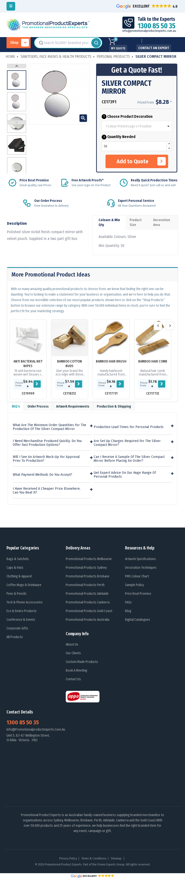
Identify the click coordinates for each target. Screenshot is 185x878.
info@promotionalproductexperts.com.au (149, 31)
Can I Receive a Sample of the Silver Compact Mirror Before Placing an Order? (129, 459)
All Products (15, 637)
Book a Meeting (76, 670)
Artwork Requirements (72, 406)
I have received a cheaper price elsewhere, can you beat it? (46, 491)
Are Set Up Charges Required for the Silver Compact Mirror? (127, 443)
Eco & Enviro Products (22, 611)
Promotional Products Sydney (86, 568)
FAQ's (16, 406)
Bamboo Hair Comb (152, 361)
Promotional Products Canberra (88, 602)
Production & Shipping (114, 406)
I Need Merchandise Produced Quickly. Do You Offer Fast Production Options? (47, 443)
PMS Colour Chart (137, 576)
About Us (72, 644)
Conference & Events (21, 620)
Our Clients (73, 653)
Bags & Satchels (18, 559)
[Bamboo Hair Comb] (152, 337)
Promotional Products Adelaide (87, 594)
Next (16, 66)
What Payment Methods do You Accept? (42, 475)
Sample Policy (134, 585)
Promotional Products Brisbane (87, 576)
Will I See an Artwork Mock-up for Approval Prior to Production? (46, 459)
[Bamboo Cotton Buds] (69, 337)
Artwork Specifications (140, 559)
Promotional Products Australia (87, 620)
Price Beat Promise (138, 594)
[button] (147, 6)
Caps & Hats (15, 568)
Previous (16, 122)
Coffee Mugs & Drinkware (24, 585)
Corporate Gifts (17, 628)
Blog (128, 611)
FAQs (128, 602)
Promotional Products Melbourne (89, 559)
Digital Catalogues (137, 620)
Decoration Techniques (141, 568)
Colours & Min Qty (109, 222)
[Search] (96, 43)
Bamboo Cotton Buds (69, 363)
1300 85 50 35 (23, 722)
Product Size (136, 222)
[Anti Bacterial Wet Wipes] (28, 337)
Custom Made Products (82, 662)
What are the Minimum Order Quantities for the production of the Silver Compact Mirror (49, 427)
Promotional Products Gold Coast (89, 611)
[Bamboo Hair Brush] (111, 337)
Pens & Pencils (16, 594)
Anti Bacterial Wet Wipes (27, 363)
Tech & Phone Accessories (25, 602)
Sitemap (116, 858)
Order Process (38, 406)
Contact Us (73, 679)
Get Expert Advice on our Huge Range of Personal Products (125, 475)
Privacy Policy (68, 858)
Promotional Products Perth (85, 585)
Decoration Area (161, 222)
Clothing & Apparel (19, 576)
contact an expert (153, 48)
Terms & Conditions (93, 858)
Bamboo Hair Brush (111, 361)
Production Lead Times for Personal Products (129, 427)
